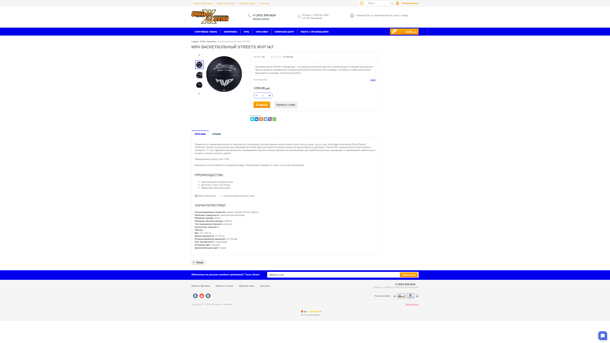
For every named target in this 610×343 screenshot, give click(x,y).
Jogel (373, 79)
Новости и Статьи (226, 3)
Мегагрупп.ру (412, 304)
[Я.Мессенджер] (252, 119)
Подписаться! (408, 274)
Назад (199, 262)
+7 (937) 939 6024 (264, 15)
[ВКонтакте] (256, 119)
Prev (199, 55)
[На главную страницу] (210, 17)
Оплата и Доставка (203, 3)
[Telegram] (265, 119)
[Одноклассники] (261, 119)
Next (199, 93)
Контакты (264, 3)
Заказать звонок (261, 18)
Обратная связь (247, 3)
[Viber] (270, 119)
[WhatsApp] (274, 119)
